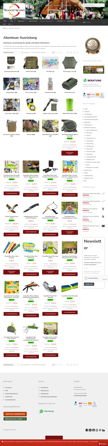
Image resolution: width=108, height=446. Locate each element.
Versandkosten (73, 144)
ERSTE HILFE (89, 132)
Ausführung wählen (69, 153)
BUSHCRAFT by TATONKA (92, 167)
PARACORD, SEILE (90, 159)
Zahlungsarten (67, 5)
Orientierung (89, 154)
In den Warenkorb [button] (11, 193)
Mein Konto (48, 5)
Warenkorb (57, 5)
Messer (88, 164)
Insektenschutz (90, 146)
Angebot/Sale (71, 21)
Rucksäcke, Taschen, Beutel (93, 162)
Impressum (8, 387)
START (5, 21)
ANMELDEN (89, 284)
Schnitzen (59, 21)
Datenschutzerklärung (11, 393)
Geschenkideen (88, 114)
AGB (6, 390)
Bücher (86, 172)
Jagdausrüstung (88, 175)
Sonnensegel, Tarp (90, 138)
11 (67, 52)
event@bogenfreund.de (80, 395)
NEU (4, 24)
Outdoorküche (89, 140)
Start (6, 28)
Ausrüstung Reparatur (91, 130)
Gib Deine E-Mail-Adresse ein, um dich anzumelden (92, 263)
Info (9, 24)
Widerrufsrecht (45, 390)
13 (74, 52)
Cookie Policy (9, 396)
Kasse (75, 5)
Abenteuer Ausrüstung (46, 21)
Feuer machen (89, 143)
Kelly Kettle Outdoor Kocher (91, 119)
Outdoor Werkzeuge (91, 156)
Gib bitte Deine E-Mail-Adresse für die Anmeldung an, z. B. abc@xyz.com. (92, 272)
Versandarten (44, 387)
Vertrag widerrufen (10, 399)
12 (71, 52)
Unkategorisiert (88, 124)
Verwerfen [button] (103, 443)
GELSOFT (88, 135)
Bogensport (21, 21)
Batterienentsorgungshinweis (49, 396)
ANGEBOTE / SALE (88, 178)
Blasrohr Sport (33, 21)
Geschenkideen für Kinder (90, 116)
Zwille (11, 21)
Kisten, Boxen (89, 148)
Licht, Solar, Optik (90, 151)
